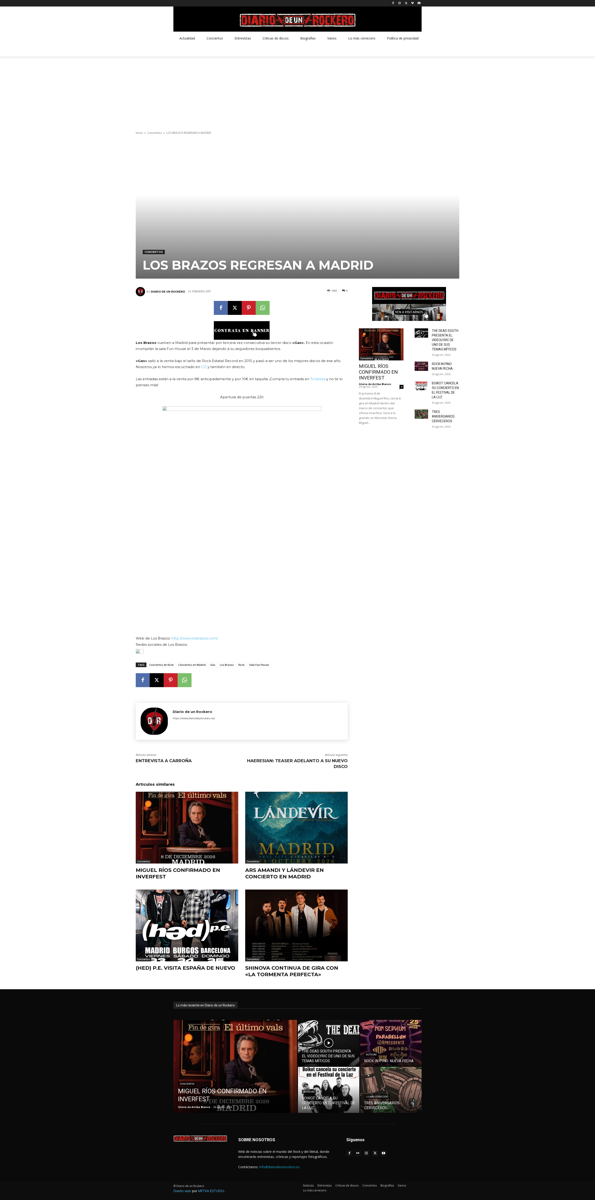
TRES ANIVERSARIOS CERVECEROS (443, 416)
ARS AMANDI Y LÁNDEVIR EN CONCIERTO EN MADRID (284, 873)
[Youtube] (419, 3)
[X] (406, 3)
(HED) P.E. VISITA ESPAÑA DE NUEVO (185, 968)
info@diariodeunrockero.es (279, 1167)
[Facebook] (393, 3)
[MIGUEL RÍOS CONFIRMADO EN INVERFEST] (187, 828)
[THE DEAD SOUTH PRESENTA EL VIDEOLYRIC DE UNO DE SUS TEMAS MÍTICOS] (421, 333)
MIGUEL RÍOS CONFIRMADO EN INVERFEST (378, 372)
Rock (241, 664)
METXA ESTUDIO (211, 1191)
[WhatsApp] (263, 308)
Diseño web (182, 1191)
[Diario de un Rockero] (141, 291)
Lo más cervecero (377, 1096)
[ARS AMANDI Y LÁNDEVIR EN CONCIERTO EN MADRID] (296, 828)
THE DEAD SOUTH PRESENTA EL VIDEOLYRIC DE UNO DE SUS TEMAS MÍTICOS (445, 340)
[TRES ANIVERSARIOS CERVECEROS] (421, 414)
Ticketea (317, 379)
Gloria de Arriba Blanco (375, 384)
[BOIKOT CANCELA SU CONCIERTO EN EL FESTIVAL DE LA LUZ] (421, 385)
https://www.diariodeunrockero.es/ (194, 718)
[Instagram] (399, 3)
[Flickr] (358, 1153)
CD (204, 367)
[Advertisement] (297, 91)
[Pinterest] (249, 308)
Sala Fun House (259, 664)
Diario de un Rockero (168, 291)
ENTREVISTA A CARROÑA (164, 760)
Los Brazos (227, 664)
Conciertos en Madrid (192, 664)
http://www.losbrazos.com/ (194, 638)
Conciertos (154, 133)
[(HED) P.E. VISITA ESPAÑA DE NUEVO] (187, 925)
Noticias (309, 1045)
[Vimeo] (412, 3)
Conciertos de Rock (161, 664)
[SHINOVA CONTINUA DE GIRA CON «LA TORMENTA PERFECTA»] (296, 925)
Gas (212, 664)
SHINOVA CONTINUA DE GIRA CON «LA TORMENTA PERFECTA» (291, 971)
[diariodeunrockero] (297, 20)
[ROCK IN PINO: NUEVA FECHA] (421, 366)
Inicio (139, 133)
